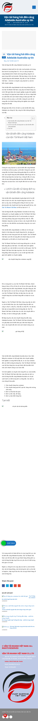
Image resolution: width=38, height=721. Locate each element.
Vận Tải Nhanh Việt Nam (9, 207)
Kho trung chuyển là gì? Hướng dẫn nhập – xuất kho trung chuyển (18, 620)
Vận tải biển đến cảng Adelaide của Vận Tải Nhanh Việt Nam (19, 122)
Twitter (7, 585)
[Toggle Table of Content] (32, 118)
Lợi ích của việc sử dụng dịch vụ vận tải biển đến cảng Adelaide (21, 125)
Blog (5, 61)
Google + (15, 585)
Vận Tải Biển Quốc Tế (13, 61)
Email (19, 585)
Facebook (3, 585)
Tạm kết (10, 128)
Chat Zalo (11, 543)
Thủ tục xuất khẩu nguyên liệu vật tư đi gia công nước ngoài (16, 609)
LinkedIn (11, 585)
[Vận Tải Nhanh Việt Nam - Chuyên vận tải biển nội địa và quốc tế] (7, 7)
